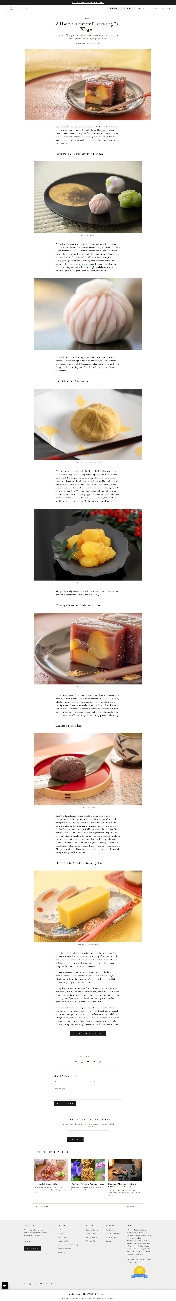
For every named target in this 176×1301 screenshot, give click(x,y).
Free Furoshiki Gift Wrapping (67, 1245)
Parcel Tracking (62, 1237)
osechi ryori (93, 497)
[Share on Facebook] (88, 1062)
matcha (66, 370)
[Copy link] (100, 1062)
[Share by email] (76, 1062)
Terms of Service (92, 1230)
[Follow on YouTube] (41, 1284)
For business (128, 8)
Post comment (65, 1104)
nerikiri (69, 247)
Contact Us (61, 1252)
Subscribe (75, 1139)
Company (109, 1241)
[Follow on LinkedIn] (51, 1284)
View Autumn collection (88, 1033)
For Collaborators (112, 1234)
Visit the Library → (134, 1207)
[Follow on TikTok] (46, 1284)
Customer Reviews (64, 1248)
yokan (108, 698)
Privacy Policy (91, 1241)
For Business (110, 1230)
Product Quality (63, 1241)
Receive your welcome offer (88, 3)
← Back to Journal (42, 1207)
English (154, 8)
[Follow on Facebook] (25, 1284)
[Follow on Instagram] (30, 1284)
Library (88, 18)
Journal (113, 8)
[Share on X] (82, 1062)
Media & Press (111, 1237)
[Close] (172, 1293)
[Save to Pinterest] (94, 1062)
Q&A (59, 1230)
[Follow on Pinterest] (35, 1284)
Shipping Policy (91, 1237)
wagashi (104, 130)
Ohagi (58, 816)
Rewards (60, 1234)
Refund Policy (91, 1234)
